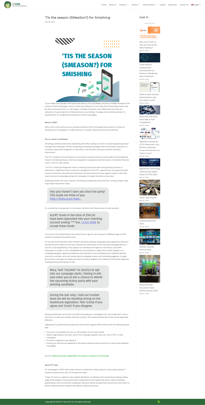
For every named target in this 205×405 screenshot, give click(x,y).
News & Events (149, 5)
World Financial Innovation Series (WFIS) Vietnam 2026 (148, 288)
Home (104, 5)
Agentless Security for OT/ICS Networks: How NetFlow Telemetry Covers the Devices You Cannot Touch (149, 147)
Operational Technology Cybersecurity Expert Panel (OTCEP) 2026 (149, 171)
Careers (163, 5)
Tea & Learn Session (148, 198)
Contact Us (184, 5)
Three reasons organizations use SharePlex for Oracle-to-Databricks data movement (148, 70)
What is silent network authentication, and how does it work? (149, 97)
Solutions (123, 5)
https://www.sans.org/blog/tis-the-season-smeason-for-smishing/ (80, 356)
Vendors (135, 5)
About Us (112, 5)
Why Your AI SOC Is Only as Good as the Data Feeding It (148, 45)
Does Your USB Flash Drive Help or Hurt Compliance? (148, 119)
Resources (172, 5)
